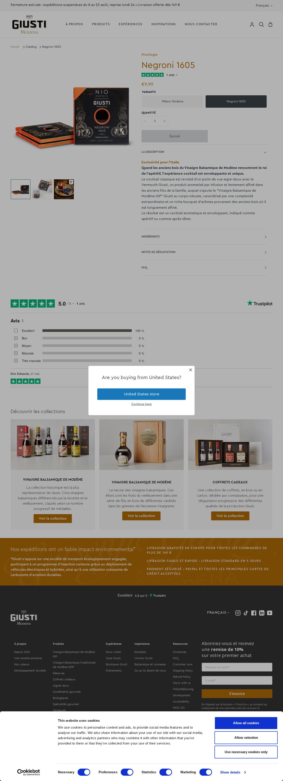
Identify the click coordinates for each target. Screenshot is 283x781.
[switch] (127, 772)
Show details (230, 772)
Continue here (141, 404)
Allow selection (246, 737)
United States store (141, 394)
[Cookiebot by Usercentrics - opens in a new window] (28, 772)
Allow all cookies (246, 723)
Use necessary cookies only (246, 752)
